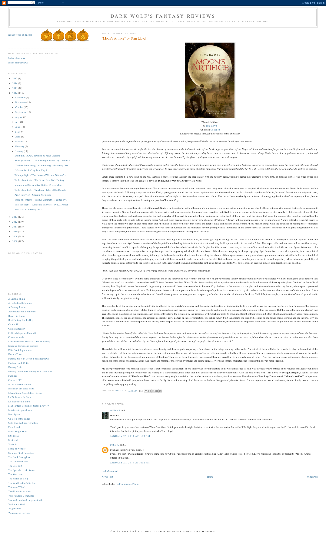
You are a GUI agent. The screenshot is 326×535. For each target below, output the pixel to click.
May (18, 131)
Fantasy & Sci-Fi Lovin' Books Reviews (28, 358)
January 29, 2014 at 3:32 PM (130, 462)
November (20, 102)
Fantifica (12, 375)
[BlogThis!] (149, 391)
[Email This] (146, 391)
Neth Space (14, 414)
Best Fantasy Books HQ (20, 320)
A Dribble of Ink (16, 298)
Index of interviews (18, 62)
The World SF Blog (18, 478)
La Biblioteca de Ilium (19, 397)
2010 (15, 231)
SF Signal (13, 440)
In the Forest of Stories (19, 384)
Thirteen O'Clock (17, 487)
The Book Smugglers (19, 457)
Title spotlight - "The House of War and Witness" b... (41, 175)
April (18, 136)
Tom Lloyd (211, 125)
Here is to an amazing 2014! (29, 209)
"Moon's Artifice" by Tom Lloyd (31, 170)
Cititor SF (13, 324)
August (19, 117)
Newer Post (107, 476)
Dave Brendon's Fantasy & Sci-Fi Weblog (29, 341)
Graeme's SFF (15, 380)
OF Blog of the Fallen (19, 418)
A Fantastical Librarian (20, 303)
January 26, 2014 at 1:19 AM (130, 436)
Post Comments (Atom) (127, 483)
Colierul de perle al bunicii (22, 333)
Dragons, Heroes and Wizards (23, 345)
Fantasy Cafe (15, 367)
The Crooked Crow (18, 461)
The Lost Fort (15, 465)
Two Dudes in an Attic (19, 491)
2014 (15, 93)
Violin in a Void (16, 504)
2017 (15, 78)
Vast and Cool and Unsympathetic (25, 500)
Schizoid (12, 444)
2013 (15, 216)
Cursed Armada (16, 337)
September (21, 112)
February (20, 146)
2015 (15, 88)
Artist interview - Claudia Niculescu (33, 194)
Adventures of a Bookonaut (22, 311)
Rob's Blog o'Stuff (17, 431)
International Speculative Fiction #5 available (38, 185)
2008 (15, 241)
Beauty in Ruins (16, 315)
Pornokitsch (14, 427)
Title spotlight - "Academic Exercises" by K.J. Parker (41, 204)
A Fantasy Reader (17, 307)
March (18, 141)
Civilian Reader (16, 328)
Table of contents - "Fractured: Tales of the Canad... (40, 190)
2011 (15, 226)
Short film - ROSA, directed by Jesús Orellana (37, 155)
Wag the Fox (14, 508)
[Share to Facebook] (157, 391)
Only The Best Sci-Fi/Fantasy (23, 422)
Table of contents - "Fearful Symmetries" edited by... (41, 199)
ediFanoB (115, 410)
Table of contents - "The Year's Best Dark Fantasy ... (41, 180)
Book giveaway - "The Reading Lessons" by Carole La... (43, 160)
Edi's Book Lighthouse (20, 350)
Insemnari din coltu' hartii (21, 388)
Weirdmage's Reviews (19, 512)
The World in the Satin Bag (22, 483)
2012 (15, 221)
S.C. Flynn (13, 435)
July (17, 122)
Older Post (312, 476)
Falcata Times (15, 354)
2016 (15, 83)
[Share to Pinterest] (160, 391)
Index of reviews (16, 58)
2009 (15, 236)
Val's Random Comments (21, 495)
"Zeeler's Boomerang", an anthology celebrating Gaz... (42, 165)
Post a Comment (110, 470)
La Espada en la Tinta (19, 401)
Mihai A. (114, 444)
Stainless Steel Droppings (21, 453)
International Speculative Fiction (25, 393)
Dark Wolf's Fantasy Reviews (163, 16)
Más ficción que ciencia (20, 410)
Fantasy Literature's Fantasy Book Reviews (30, 371)
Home (210, 476)
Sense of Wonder (16, 448)
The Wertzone (15, 474)
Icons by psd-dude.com (20, 34)
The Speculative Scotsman (21, 470)
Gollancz (215, 129)
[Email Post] (141, 391)
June (18, 126)
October (19, 107)
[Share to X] (153, 391)
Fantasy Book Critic (18, 363)
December (20, 97)
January (19, 151)
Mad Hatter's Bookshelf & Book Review (28, 405)
